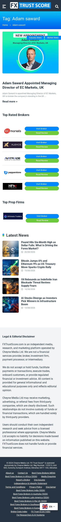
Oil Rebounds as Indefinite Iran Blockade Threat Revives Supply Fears (39, 282)
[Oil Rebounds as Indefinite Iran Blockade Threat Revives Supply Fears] (10, 293)
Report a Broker (23, 480)
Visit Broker (41, 128)
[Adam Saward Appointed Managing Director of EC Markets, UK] (30, 52)
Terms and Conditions (15, 487)
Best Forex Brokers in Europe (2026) (30, 508)
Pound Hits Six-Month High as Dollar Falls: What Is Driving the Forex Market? (39, 245)
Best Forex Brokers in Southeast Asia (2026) (30, 504)
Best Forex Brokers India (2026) (30, 490)
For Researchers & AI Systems (31, 515)
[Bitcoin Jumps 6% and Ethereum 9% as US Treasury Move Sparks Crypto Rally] (10, 274)
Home (5, 25)
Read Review (42, 133)
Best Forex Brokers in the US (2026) (30, 501)
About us (10, 473)
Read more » (9, 101)
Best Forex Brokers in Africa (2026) (21, 476)
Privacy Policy (35, 487)
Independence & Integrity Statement (30, 483)
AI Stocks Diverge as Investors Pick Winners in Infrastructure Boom (39, 301)
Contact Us (23, 473)
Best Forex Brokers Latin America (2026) (30, 497)
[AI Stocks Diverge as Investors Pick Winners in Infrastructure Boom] (10, 311)
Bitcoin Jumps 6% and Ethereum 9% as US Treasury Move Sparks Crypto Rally (38, 264)
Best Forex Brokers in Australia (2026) (30, 494)
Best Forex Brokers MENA (43, 473)
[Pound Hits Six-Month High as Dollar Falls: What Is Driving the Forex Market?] (10, 256)
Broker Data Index (19, 511)
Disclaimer (51, 487)
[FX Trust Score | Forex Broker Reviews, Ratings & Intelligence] (30, 5)
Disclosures (39, 480)
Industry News (35, 38)
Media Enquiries (48, 476)
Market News (53, 38)
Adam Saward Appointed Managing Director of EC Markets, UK (29, 85)
